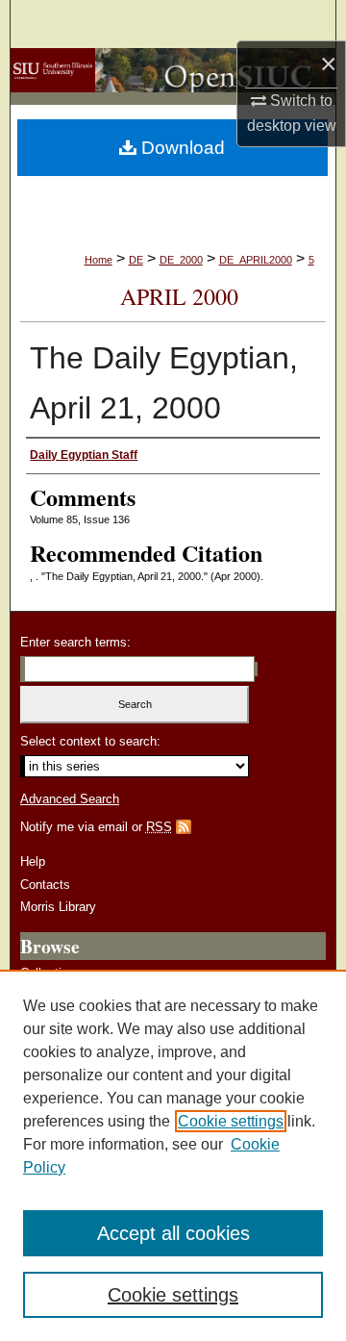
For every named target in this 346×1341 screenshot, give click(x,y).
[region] (173, 1155)
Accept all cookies (173, 1233)
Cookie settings (231, 1121)
